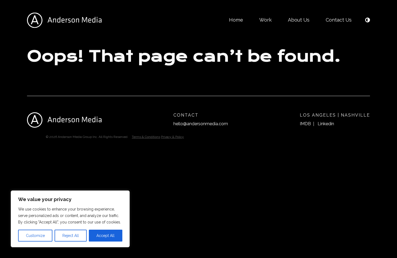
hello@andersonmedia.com (200, 123)
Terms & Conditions (146, 137)
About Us (298, 20)
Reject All (70, 235)
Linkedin (326, 123)
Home (236, 20)
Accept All (105, 235)
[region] (70, 219)
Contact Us (339, 20)
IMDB (305, 123)
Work (265, 20)
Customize (35, 235)
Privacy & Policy (172, 137)
